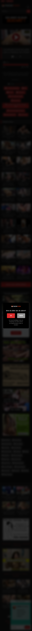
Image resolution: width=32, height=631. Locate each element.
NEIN (21, 315)
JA (11, 315)
